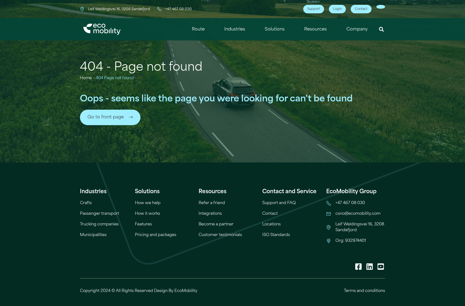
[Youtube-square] (380, 266)
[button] (382, 29)
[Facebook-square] (358, 266)
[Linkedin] (369, 266)
